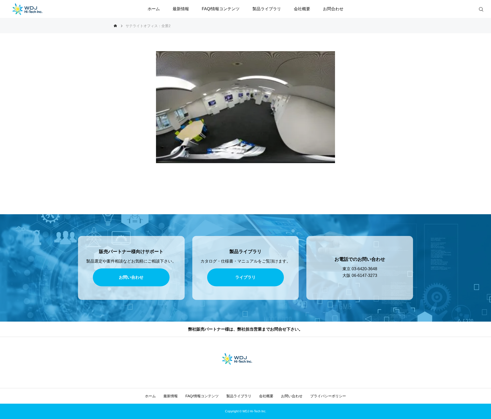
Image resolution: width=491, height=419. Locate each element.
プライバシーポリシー (328, 396)
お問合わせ (333, 9)
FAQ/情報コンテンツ (221, 9)
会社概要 (302, 9)
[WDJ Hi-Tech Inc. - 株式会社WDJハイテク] (35, 9)
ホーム (154, 9)
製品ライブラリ (266, 9)
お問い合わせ (292, 396)
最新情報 (181, 9)
